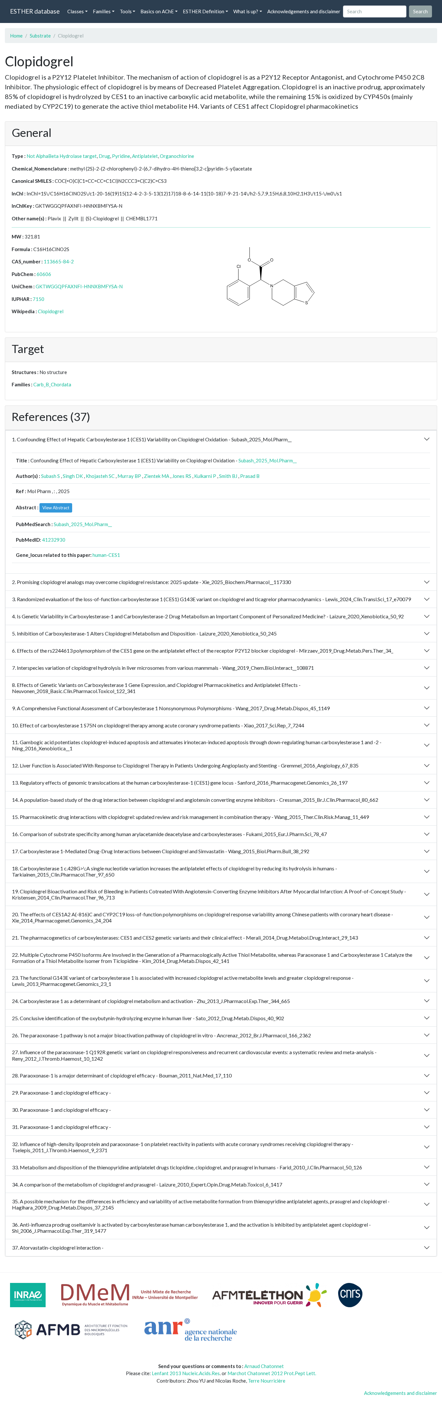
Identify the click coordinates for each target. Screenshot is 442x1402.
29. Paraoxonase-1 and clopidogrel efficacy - (61, 1092)
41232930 (53, 540)
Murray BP (129, 476)
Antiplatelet (145, 156)
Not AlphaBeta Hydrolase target (62, 156)
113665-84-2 (59, 261)
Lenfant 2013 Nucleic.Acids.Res (186, 1373)
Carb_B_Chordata (52, 384)
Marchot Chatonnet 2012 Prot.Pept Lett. (271, 1373)
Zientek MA (156, 476)
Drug (104, 156)
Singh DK (73, 476)
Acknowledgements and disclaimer (303, 11)
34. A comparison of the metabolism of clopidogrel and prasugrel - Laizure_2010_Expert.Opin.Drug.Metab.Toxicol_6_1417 (147, 1184)
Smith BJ (228, 476)
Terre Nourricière (266, 1381)
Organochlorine (177, 156)
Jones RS (181, 476)
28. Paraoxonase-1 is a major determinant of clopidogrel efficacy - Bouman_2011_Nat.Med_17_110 (122, 1075)
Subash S (50, 476)
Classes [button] (75, 11)
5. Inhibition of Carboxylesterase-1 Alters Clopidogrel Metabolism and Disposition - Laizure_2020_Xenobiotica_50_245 (144, 633)
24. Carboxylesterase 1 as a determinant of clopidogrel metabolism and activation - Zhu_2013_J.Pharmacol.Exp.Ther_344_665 (151, 1001)
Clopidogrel (50, 311)
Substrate (40, 36)
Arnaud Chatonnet (264, 1366)
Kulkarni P (205, 476)
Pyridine (121, 156)
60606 (44, 274)
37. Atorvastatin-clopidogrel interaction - (58, 1247)
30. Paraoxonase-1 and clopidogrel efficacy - (61, 1110)
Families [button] (102, 11)
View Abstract (55, 507)
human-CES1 (106, 555)
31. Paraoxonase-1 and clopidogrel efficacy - (61, 1127)
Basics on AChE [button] (157, 11)
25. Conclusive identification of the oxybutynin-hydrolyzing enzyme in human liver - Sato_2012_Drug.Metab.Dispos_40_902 (148, 1018)
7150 (38, 299)
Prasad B (250, 476)
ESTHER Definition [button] (203, 11)
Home (16, 36)
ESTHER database (35, 11)
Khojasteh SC (100, 476)
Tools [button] (126, 11)
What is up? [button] (245, 11)
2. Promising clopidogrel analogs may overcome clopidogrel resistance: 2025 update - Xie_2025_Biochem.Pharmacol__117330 (151, 582)
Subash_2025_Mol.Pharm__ (267, 460)
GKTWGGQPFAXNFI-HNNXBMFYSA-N (79, 286)
